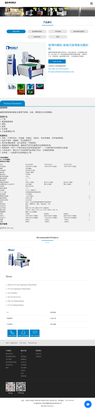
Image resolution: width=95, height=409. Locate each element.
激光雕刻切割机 (37, 31)
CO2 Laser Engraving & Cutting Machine (19, 289)
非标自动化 (37, 37)
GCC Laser (23, 343)
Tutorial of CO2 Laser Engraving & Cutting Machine (22, 285)
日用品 (23, 370)
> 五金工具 (52, 318)
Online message (57, 61)
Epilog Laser (13, 343)
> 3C (7, 312)
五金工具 (23, 362)
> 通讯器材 (52, 312)
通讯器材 (23, 356)
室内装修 (23, 376)
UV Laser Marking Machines (16, 305)
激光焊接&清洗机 (78, 31)
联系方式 (38, 354)
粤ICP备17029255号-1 (47, 406)
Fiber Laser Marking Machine (16, 301)
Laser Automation (12, 293)
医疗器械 (23, 367)
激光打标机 (16, 31)
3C (21, 354)
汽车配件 (23, 365)
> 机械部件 (9, 318)
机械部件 (23, 359)
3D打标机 (58, 31)
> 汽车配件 (9, 324)
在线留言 (38, 356)
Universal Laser (32, 343)
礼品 (22, 373)
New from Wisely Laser (14, 297)
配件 (58, 37)
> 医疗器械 (52, 324)
